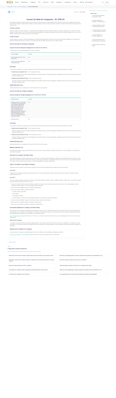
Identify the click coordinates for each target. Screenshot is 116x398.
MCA (52, 2)
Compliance (59, 2)
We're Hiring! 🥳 (89, 2)
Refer (81, 2)
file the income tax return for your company (19, 234)
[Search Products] (103, 2)
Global (75, 2)
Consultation (68, 2)
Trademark (32, 2)
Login (107, 2)
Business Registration (22, 6)
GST (39, 2)
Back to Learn (12, 242)
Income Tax (45, 2)
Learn (15, 6)
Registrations (24, 2)
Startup (16, 2)
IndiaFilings (10, 6)
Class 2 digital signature (15, 215)
